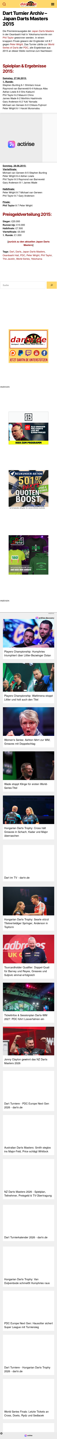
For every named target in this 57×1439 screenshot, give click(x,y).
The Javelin (9, 258)
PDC (25, 47)
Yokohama (36, 258)
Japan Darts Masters (43, 31)
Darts (18, 251)
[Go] (52, 285)
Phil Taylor (8, 37)
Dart (12, 251)
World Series (23, 258)
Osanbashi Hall (11, 255)
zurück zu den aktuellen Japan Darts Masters (29, 243)
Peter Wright (16, 44)
